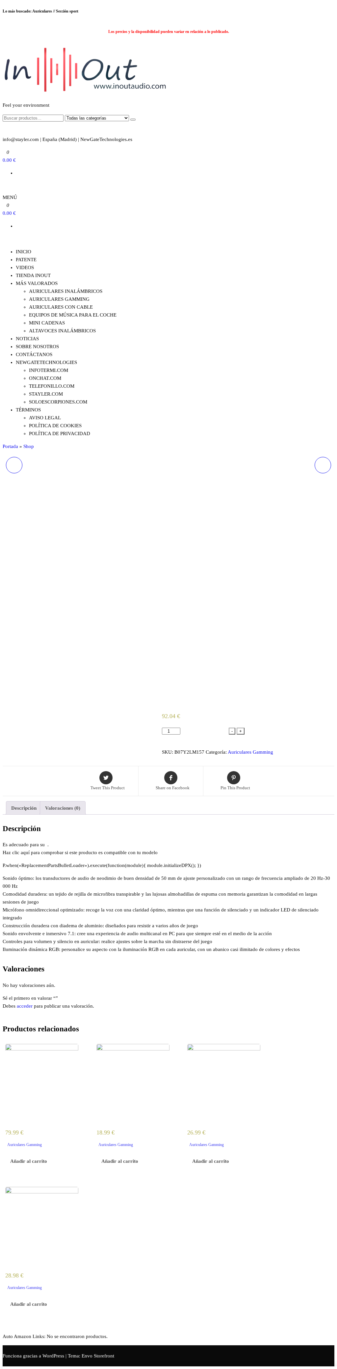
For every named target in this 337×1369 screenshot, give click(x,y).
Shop (28, 446)
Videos (25, 267)
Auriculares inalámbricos (65, 291)
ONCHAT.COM (45, 378)
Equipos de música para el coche (73, 315)
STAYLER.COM (46, 394)
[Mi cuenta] (5, 185)
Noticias (27, 338)
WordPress (53, 1355)
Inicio (23, 251)
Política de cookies (55, 425)
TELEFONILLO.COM (51, 386)
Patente (26, 259)
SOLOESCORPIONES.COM (58, 402)
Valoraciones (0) (62, 808)
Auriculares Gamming (250, 752)
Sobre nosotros (37, 346)
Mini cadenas (47, 322)
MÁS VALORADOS (37, 283)
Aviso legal (45, 417)
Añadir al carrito (205, 732)
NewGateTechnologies (46, 362)
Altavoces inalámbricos (62, 330)
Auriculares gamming (59, 299)
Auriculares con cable (61, 307)
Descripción (24, 808)
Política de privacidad (59, 433)
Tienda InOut (33, 275)
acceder (25, 1006)
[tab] (24, 808)
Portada (10, 446)
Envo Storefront (98, 1355)
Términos (28, 409)
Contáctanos (34, 354)
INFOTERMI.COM (48, 370)
